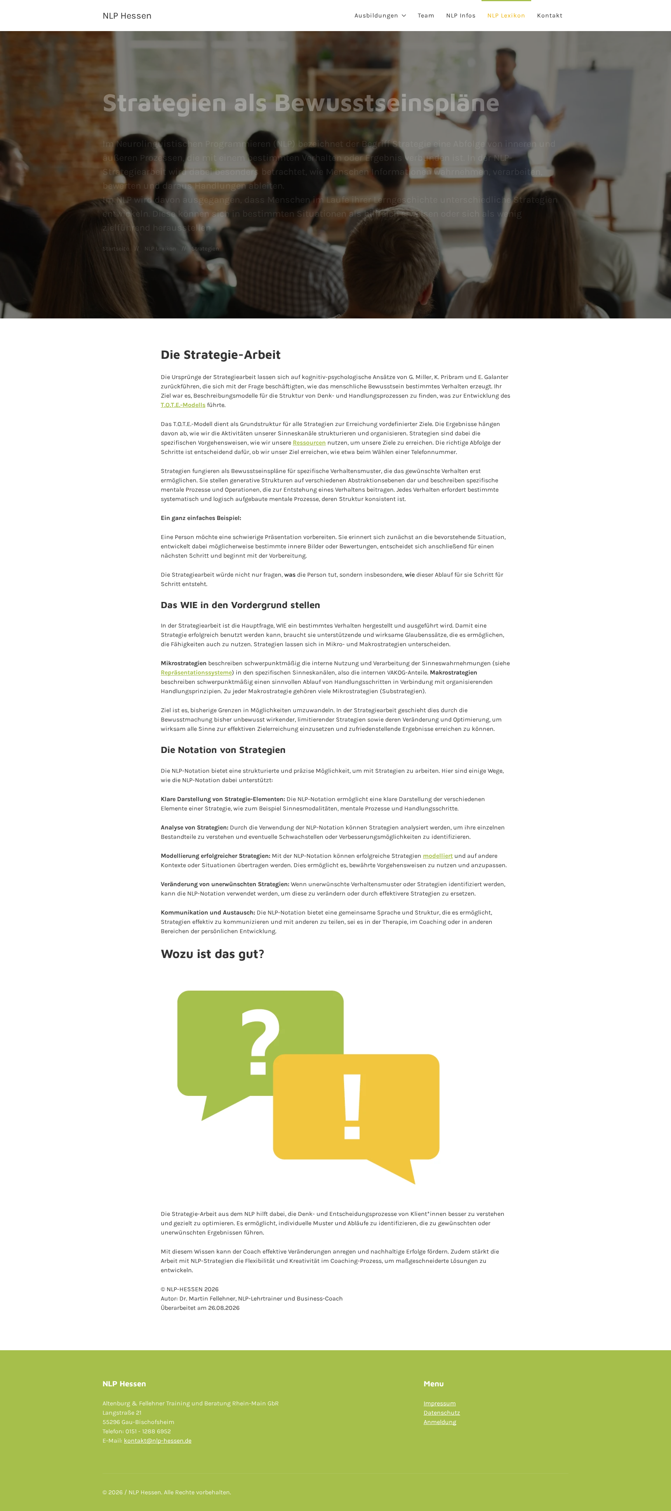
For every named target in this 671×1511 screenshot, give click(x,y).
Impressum (440, 1403)
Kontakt (550, 15)
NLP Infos (461, 15)
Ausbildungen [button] (376, 15)
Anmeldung (440, 1422)
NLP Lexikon (506, 15)
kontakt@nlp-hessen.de (157, 1440)
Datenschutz (442, 1412)
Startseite (116, 248)
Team (426, 15)
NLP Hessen (127, 15)
